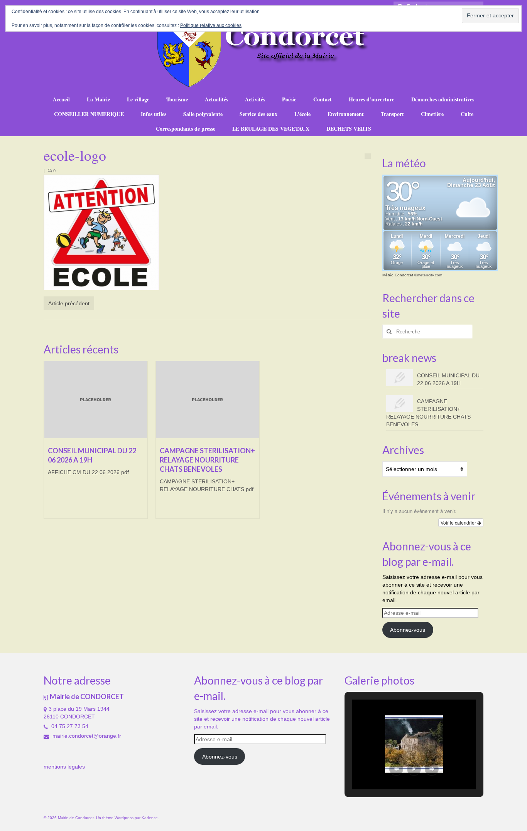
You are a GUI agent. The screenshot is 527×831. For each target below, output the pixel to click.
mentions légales (64, 767)
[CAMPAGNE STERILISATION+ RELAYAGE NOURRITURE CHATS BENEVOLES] (207, 399)
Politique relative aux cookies (211, 25)
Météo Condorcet (397, 275)
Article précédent (69, 303)
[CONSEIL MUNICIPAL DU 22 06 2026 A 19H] (95, 399)
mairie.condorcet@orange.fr (86, 736)
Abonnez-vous (407, 630)
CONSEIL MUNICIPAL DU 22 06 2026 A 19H (448, 379)
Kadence (150, 818)
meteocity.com (429, 275)
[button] (396, 769)
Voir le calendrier (459, 522)
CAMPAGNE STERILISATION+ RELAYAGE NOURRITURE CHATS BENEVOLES (428, 412)
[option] (96, 444)
